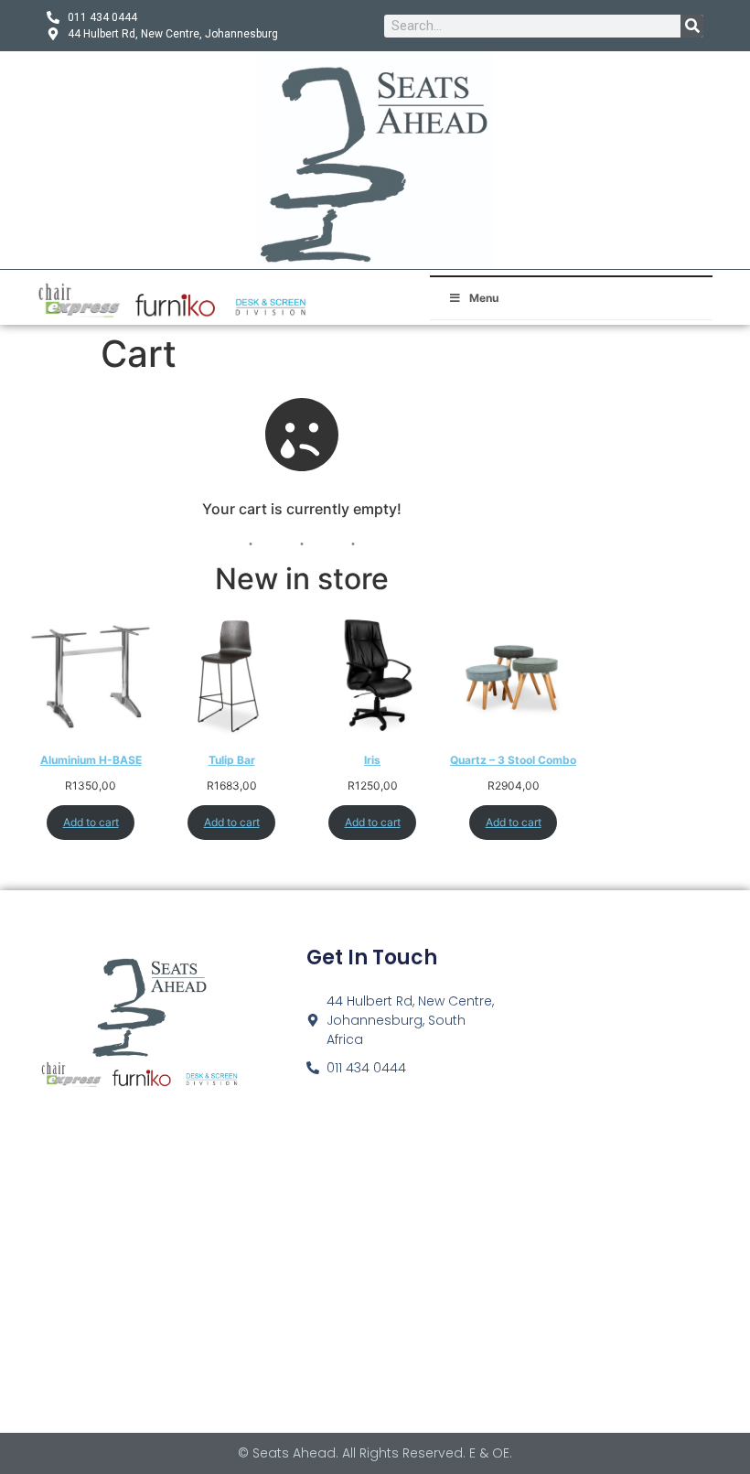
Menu (483, 298)
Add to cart (91, 822)
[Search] (691, 26)
